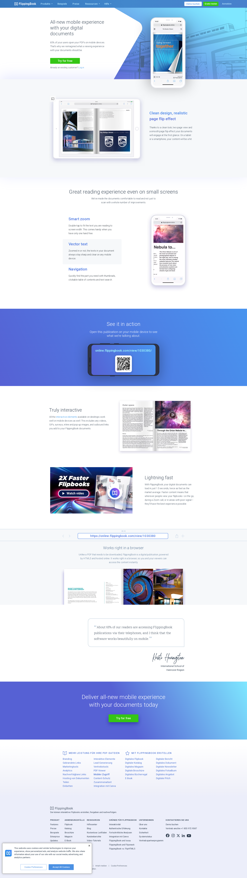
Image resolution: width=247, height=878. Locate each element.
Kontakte (143, 828)
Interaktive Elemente (104, 759)
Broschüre (69, 832)
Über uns (143, 824)
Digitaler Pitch (163, 778)
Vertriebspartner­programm (151, 840)
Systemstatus (145, 836)
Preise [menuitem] (76, 3)
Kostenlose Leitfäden (97, 832)
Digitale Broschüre (134, 770)
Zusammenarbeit (103, 782)
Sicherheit (143, 832)
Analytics (67, 770)
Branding (67, 759)
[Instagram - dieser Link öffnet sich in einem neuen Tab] (173, 835)
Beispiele (54, 832)
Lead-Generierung (103, 762)
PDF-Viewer (100, 770)
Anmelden (227, 4)
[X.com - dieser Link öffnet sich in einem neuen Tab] (178, 835)
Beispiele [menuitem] (62, 3)
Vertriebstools (101, 766)
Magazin (68, 836)
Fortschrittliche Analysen (120, 832)
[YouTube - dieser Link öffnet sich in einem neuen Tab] (189, 835)
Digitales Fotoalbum (166, 770)
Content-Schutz (102, 778)
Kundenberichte (94, 836)
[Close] (89, 846)
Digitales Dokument (166, 762)
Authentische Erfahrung (119, 828)
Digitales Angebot (165, 774)
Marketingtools (70, 766)
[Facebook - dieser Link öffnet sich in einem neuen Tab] (168, 835)
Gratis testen (211, 4)
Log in (81, 67)
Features (54, 824)
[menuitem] (46, 4)
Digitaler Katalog (133, 762)
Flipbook (69, 824)
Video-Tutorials (94, 840)
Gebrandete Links (72, 762)
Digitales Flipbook (134, 759)
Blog (89, 828)
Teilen (66, 782)
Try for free (65, 60)
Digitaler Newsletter (166, 766)
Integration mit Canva (105, 786)
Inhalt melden (101, 866)
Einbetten (68, 786)
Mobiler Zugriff (102, 774)
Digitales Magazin (134, 766)
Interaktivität (115, 824)
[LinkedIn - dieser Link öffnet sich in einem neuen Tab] (183, 835)
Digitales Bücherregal (136, 774)
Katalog (68, 828)
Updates (54, 840)
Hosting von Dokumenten (76, 778)
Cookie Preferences (119, 866)
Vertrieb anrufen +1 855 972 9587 (181, 828)
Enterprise (55, 836)
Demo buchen (172, 824)
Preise (53, 828)
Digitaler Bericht (164, 759)
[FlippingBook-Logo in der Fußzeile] (61, 808)
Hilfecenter (92, 824)
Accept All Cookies (61, 867)
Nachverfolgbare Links (74, 774)
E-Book (129, 778)
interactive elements (66, 416)
